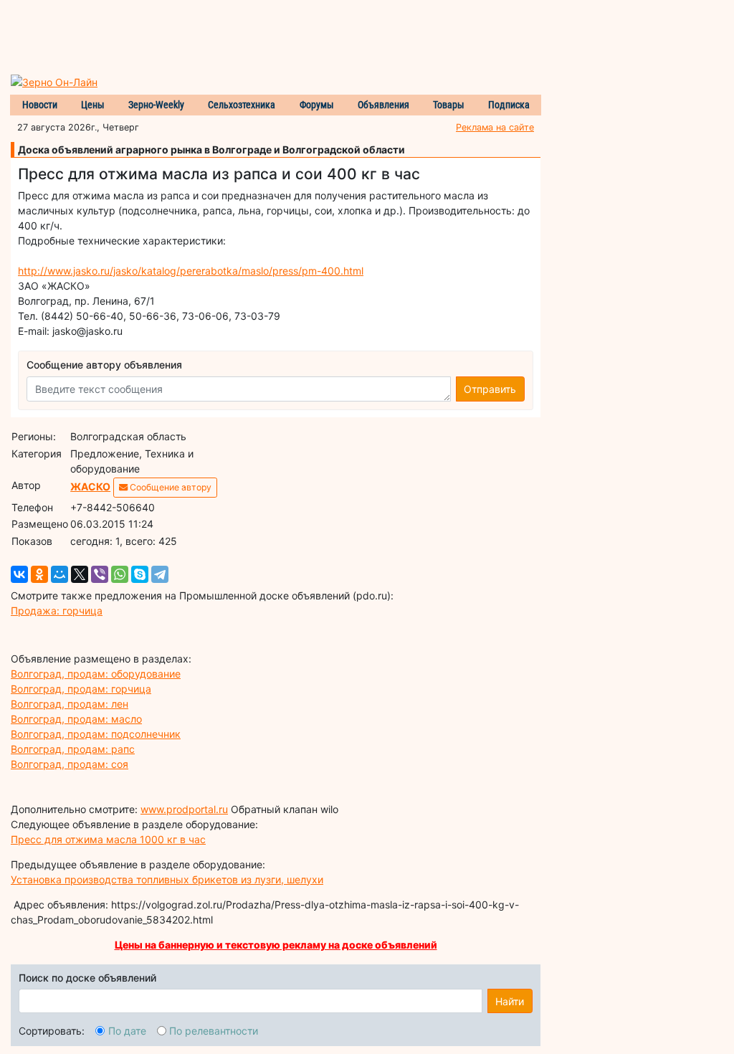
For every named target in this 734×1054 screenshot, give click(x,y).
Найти (509, 1001)
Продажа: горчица (57, 610)
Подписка (509, 104)
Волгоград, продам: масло (76, 719)
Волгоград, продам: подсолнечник (96, 734)
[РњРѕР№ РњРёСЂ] (59, 574)
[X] (79, 574)
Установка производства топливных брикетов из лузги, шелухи (167, 879)
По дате (127, 1031)
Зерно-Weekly (156, 104)
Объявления (383, 104)
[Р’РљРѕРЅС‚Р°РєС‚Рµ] (19, 574)
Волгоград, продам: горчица (81, 689)
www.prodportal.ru (184, 809)
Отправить (490, 389)
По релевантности (213, 1031)
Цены (93, 104)
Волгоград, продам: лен (69, 704)
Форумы (317, 104)
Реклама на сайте (495, 127)
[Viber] (99, 574)
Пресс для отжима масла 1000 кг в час (108, 839)
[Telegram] (159, 574)
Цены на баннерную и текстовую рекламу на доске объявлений (276, 945)
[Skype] (139, 574)
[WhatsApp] (119, 574)
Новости (39, 104)
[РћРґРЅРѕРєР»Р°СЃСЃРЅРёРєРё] (39, 574)
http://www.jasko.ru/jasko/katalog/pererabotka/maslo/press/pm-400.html (190, 271)
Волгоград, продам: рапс (73, 749)
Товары (448, 104)
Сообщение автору (169, 487)
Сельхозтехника (241, 104)
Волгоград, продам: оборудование (96, 674)
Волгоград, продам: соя (69, 764)
